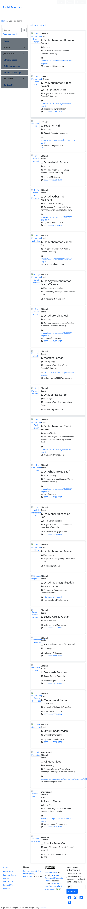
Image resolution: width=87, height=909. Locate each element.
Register (70, 2)
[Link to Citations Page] (42, 148)
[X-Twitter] (75, 898)
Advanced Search (10, 34)
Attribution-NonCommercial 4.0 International (53, 886)
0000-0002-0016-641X (53, 534)
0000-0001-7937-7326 (53, 683)
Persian (81, 2)
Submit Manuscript (12, 72)
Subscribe (72, 891)
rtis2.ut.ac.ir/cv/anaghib (54, 597)
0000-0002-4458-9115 (53, 655)
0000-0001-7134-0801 (53, 111)
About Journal (9, 871)
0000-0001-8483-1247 (53, 341)
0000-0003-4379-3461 (53, 225)
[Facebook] (69, 898)
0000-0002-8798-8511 (53, 180)
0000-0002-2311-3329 (53, 627)
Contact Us (8, 85)
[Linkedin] (81, 898)
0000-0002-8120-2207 (53, 497)
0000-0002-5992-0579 (53, 742)
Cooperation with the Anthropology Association (32, 874)
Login (61, 2)
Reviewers (8, 78)
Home (4, 21)
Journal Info (9, 53)
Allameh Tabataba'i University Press (54, 878)
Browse (7, 47)
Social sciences (51, 872)
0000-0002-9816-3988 (53, 826)
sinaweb (43, 907)
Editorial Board (10, 60)
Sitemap (6, 888)
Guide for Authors (12, 66)
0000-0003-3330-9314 (53, 714)
